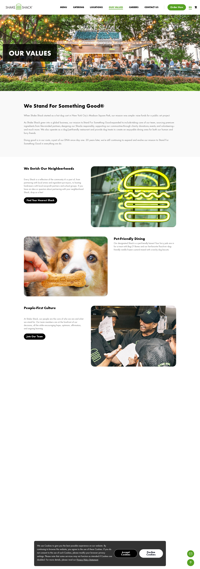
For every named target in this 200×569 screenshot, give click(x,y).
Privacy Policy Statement (87, 559)
